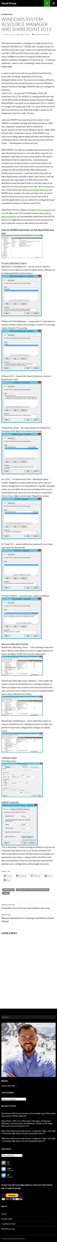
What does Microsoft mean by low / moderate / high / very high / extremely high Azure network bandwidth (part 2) (28, 1139)
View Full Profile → (9, 1086)
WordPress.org (8, 1229)
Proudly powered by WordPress (13, 1239)
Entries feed (6, 1219)
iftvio (4, 1080)
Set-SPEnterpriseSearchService (33, 189)
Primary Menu (53, 3)
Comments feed (8, 1224)
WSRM (6, 893)
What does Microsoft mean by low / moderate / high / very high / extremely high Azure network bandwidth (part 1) (28, 1132)
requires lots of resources (41, 209)
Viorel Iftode (8, 3)
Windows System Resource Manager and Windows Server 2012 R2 (27, 918)
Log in (4, 1214)
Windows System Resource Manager (32, 890)
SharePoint (7, 14)
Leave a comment (42, 34)
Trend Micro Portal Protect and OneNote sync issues (25, 906)
